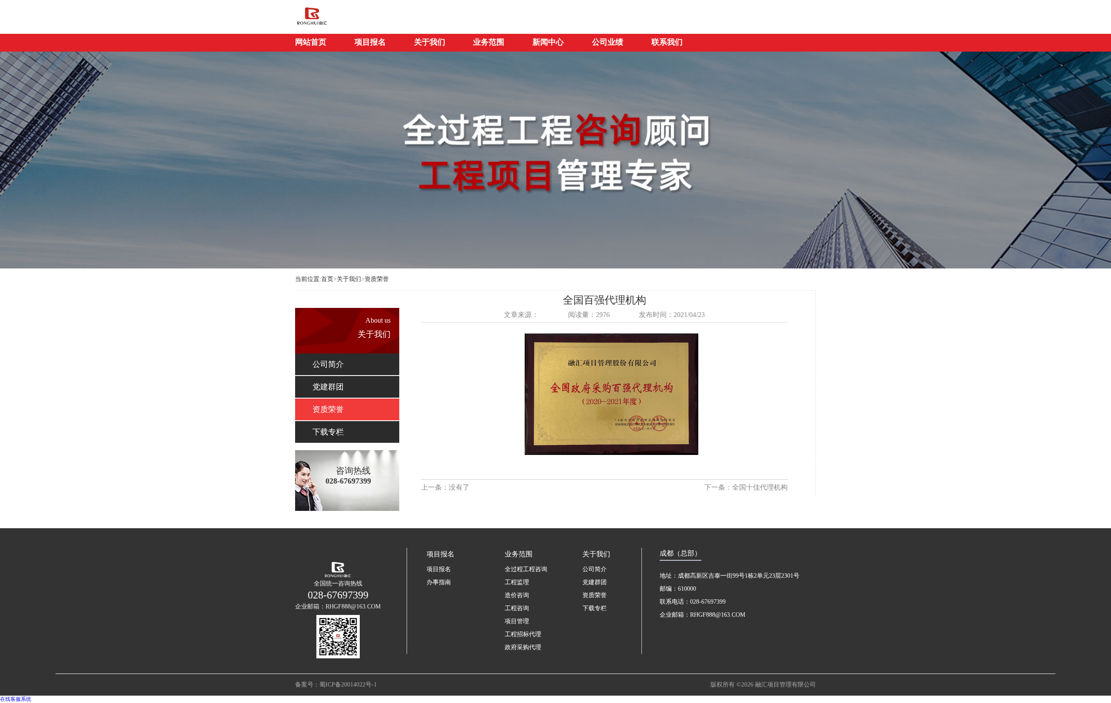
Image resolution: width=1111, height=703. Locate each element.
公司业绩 (607, 42)
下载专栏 (328, 432)
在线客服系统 (15, 699)
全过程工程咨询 (526, 569)
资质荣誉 (377, 279)
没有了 (459, 487)
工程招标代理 (523, 634)
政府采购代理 (523, 647)
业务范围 (488, 42)
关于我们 (429, 42)
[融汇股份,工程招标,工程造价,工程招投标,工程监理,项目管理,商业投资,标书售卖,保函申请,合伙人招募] (340, 16)
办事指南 (439, 582)
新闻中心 (548, 42)
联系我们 (667, 42)
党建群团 (328, 387)
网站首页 (310, 42)
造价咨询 (517, 595)
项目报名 (370, 42)
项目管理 (517, 621)
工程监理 (517, 582)
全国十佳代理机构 (760, 487)
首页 (329, 279)
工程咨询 (517, 608)
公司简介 (328, 364)
